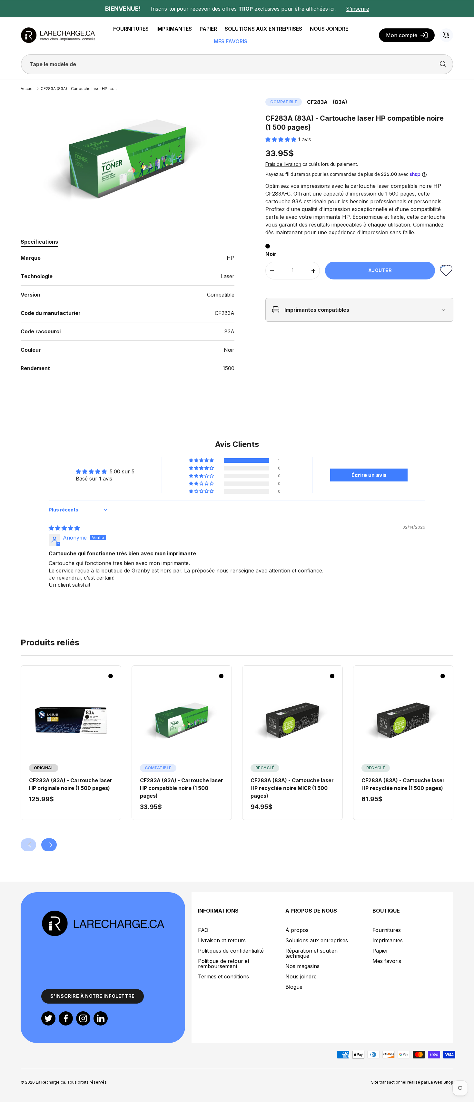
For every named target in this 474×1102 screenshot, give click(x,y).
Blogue (293, 987)
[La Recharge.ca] (102, 913)
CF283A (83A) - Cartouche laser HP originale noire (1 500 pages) (70, 784)
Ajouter (380, 270)
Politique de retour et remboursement (223, 963)
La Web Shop (440, 1082)
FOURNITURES (131, 28)
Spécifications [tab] (39, 241)
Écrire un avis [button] (369, 475)
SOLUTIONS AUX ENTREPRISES (263, 28)
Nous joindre (301, 976)
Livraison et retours (222, 940)
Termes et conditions (223, 976)
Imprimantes (387, 940)
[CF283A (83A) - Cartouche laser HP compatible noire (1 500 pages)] (182, 720)
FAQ (203, 930)
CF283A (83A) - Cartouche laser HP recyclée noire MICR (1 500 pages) (292, 788)
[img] (64, 528)
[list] (127, 158)
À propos (297, 930)
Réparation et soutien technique (311, 953)
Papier (380, 950)
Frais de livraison (283, 164)
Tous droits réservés (87, 1082)
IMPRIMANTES (174, 28)
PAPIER (208, 28)
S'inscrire (357, 8)
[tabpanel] (127, 313)
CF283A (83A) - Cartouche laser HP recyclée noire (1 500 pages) (403, 784)
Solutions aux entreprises (316, 940)
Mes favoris (386, 961)
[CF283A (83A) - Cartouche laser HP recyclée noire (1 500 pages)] (403, 720)
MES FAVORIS (230, 41)
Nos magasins (302, 966)
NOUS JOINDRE (329, 28)
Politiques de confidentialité (231, 950)
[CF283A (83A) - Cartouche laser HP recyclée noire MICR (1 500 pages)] (292, 720)
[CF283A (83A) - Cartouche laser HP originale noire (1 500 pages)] (71, 720)
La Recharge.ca (50, 1082)
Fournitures (386, 930)
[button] (446, 35)
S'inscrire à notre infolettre (92, 996)
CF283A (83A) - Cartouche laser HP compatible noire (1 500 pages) (79, 89)
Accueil (28, 89)
